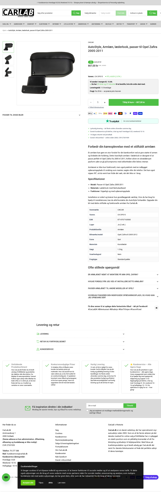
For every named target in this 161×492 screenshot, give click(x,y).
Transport (131, 24)
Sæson (142, 24)
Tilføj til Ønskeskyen (96, 107)
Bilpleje (108, 24)
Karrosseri (18, 24)
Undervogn (82, 24)
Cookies (58, 433)
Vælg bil (6, 24)
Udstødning (96, 24)
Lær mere (61, 483)
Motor (119, 24)
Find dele (120, 13)
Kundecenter (60, 453)
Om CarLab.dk (61, 450)
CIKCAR (91, 42)
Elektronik (43, 24)
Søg (57, 430)
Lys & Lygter (68, 24)
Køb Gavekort (61, 457)
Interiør (56, 24)
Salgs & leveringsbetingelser (67, 443)
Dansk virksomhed (63, 460)
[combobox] (58, 13)
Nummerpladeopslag (64, 440)
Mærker (153, 24)
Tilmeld (130, 405)
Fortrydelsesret (61, 447)
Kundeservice (61, 437)
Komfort (30, 24)
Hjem (4, 30)
